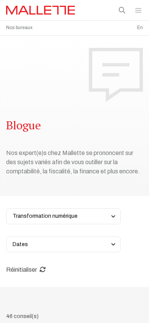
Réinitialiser (22, 269)
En (140, 27)
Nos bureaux (19, 27)
